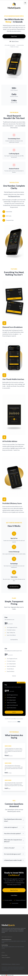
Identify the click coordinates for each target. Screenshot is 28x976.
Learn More (14, 895)
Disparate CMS (10, 975)
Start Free (14, 36)
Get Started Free (14, 586)
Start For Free (14, 890)
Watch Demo (14, 41)
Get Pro (14, 712)
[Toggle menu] (25, 2)
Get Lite (14, 675)
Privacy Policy (4, 955)
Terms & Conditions (6, 957)
